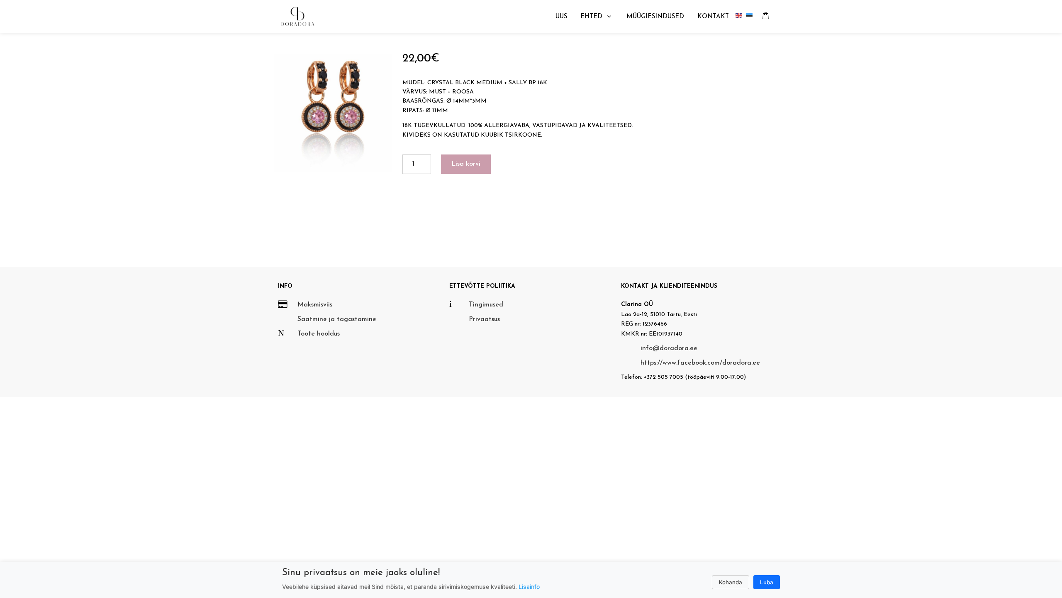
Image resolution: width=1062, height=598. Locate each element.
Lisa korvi (465, 164)
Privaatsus (484, 319)
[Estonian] (751, 17)
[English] (741, 17)
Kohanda (730, 582)
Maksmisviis (314, 304)
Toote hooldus (318, 334)
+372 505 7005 (663, 377)
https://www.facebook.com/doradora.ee (700, 363)
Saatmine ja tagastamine (336, 319)
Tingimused (486, 304)
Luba (766, 582)
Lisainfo (529, 586)
